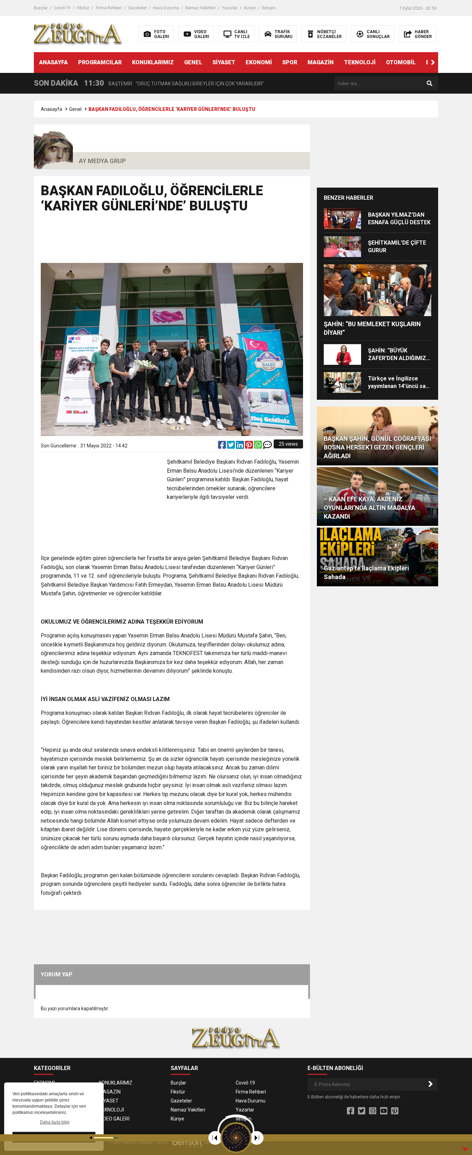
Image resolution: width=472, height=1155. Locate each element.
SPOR (289, 62)
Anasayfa (51, 109)
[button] (433, 62)
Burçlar (41, 8)
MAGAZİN (321, 62)
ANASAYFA (53, 62)
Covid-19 (62, 8)
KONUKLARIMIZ (153, 62)
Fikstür (83, 8)
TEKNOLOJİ (360, 62)
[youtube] (383, 1111)
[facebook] (222, 446)
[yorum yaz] (267, 446)
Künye (250, 8)
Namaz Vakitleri (200, 8)
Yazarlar (230, 8)
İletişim (269, 8)
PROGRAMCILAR (100, 62)
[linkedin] (240, 446)
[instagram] (372, 1111)
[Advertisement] (172, 241)
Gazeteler (137, 8)
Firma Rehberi (109, 8)
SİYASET (224, 62)
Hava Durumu (166, 8)
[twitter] (231, 446)
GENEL (193, 62)
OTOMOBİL (401, 62)
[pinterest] (249, 446)
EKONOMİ (259, 62)
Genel (75, 109)
